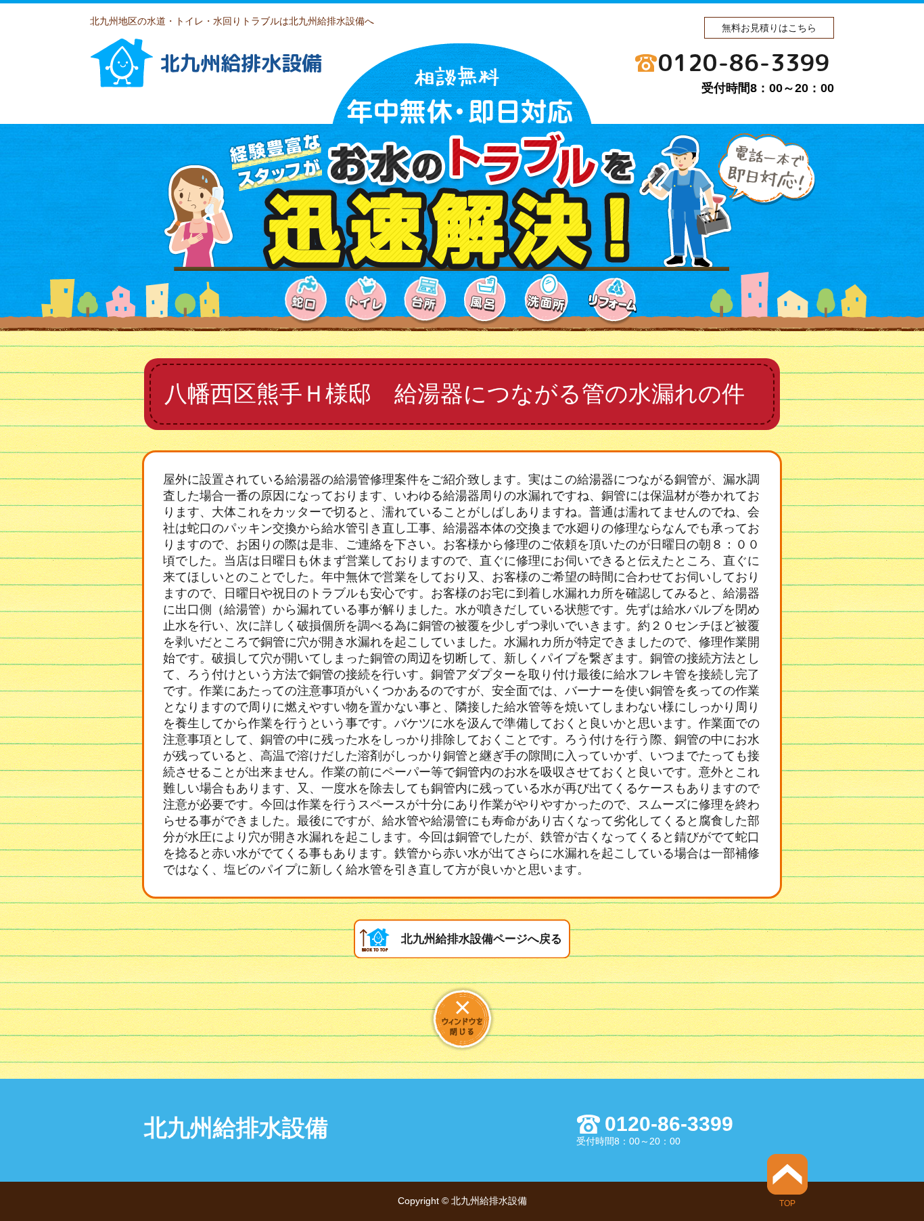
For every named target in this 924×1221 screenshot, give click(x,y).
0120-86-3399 (744, 62)
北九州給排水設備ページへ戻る (481, 939)
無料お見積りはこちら (769, 27)
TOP (787, 1203)
